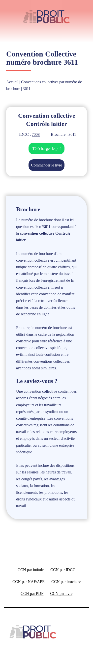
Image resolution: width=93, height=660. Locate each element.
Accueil (12, 82)
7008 (36, 134)
